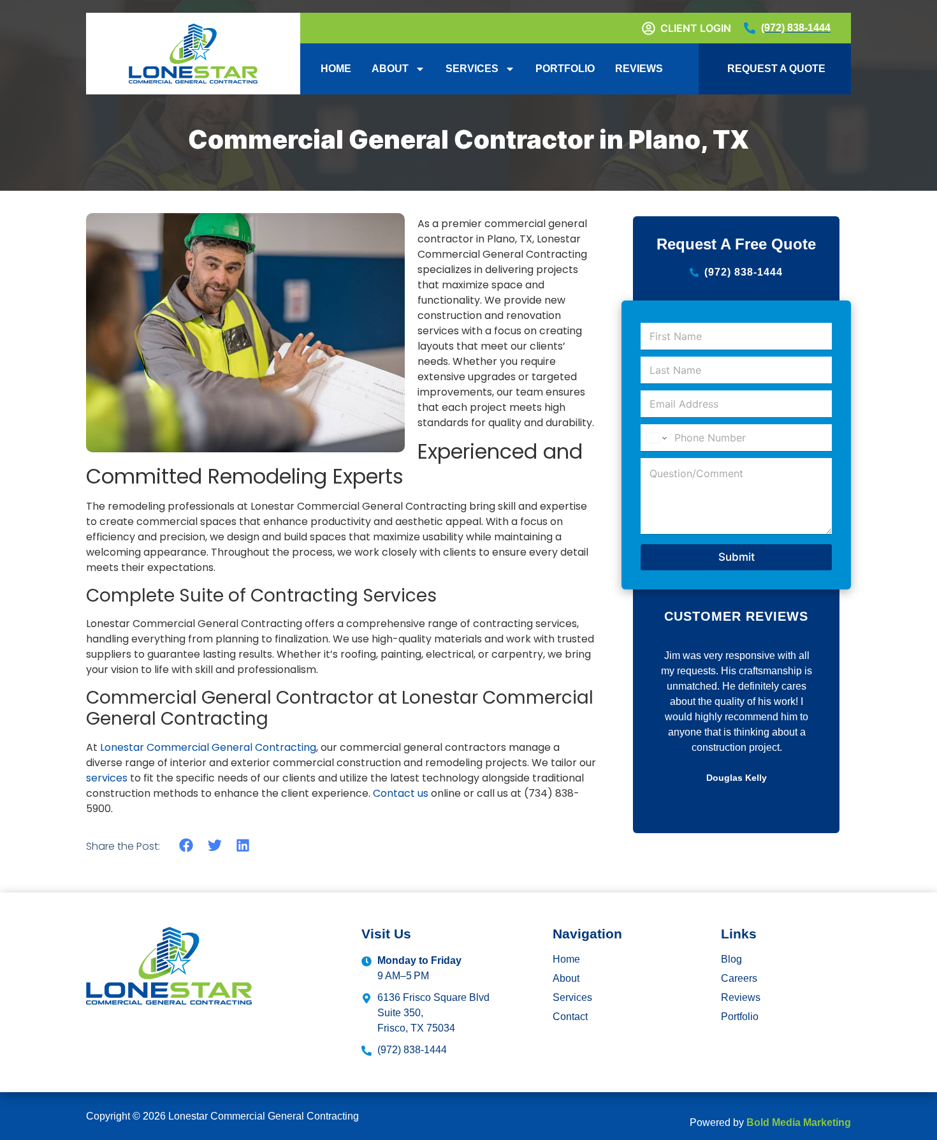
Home (336, 68)
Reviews (639, 68)
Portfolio (565, 68)
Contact (570, 1016)
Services (472, 68)
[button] (186, 845)
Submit (736, 557)
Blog (731, 959)
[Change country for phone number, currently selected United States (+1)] (656, 438)
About (390, 68)
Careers (739, 978)
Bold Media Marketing (798, 1122)
